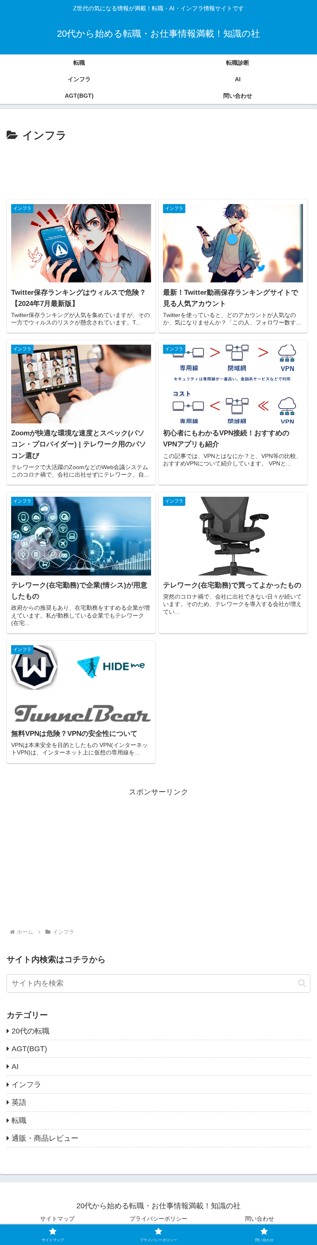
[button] (302, 983)
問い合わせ (259, 1218)
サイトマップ (57, 1218)
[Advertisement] (158, 167)
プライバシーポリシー (158, 1218)
